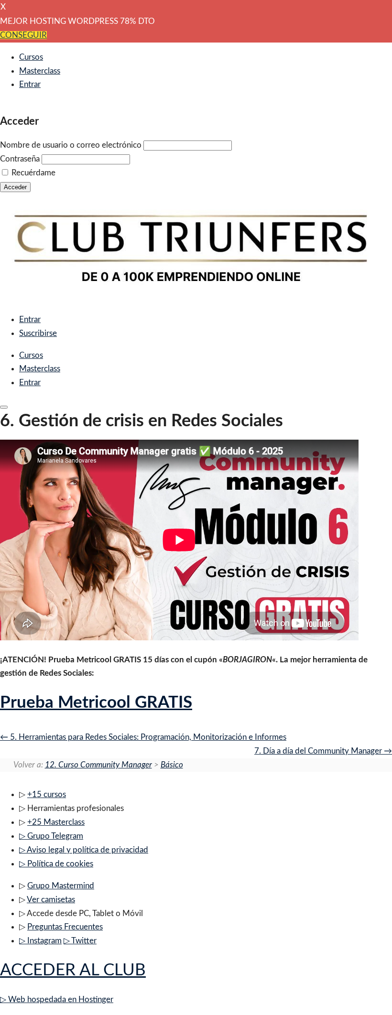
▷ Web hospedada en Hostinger (56, 999)
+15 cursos (46, 794)
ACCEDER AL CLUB (73, 970)
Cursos (31, 57)
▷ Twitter (80, 941)
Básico (172, 765)
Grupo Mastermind (60, 886)
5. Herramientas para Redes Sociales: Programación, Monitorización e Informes (147, 737)
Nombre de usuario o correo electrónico (71, 145)
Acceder (15, 187)
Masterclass (39, 71)
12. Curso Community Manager (98, 765)
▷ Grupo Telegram (51, 836)
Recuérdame (33, 173)
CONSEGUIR (23, 35)
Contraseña (20, 159)
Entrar (30, 84)
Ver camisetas (51, 900)
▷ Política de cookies (56, 864)
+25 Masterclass (56, 822)
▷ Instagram (40, 941)
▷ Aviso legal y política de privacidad (83, 850)
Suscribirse (38, 333)
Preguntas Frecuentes (65, 927)
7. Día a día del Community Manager (319, 751)
